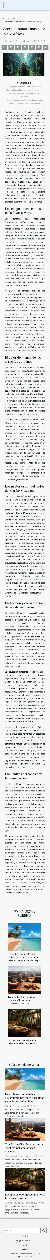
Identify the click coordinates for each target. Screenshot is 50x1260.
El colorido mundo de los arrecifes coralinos (24, 90)
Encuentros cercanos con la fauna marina (24, 103)
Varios (25, 1249)
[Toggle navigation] (7, 5)
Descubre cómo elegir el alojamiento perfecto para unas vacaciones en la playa (24, 957)
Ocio (25, 1245)
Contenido (25, 83)
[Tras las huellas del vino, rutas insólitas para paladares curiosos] (24, 980)
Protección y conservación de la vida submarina (24, 100)
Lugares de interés (25, 1240)
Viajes (12, 18)
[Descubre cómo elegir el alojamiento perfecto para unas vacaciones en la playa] (24, 937)
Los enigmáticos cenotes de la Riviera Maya (24, 86)
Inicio (4, 18)
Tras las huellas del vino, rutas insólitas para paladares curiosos (21, 1000)
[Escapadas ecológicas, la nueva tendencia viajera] (24, 1023)
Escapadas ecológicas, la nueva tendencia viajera (25, 1196)
